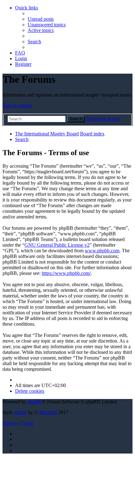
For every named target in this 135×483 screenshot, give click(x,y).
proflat (20, 412)
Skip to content (17, 105)
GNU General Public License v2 (56, 245)
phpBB (35, 401)
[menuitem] (41, 19)
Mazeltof (48, 412)
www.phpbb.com (102, 250)
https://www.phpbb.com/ (66, 273)
